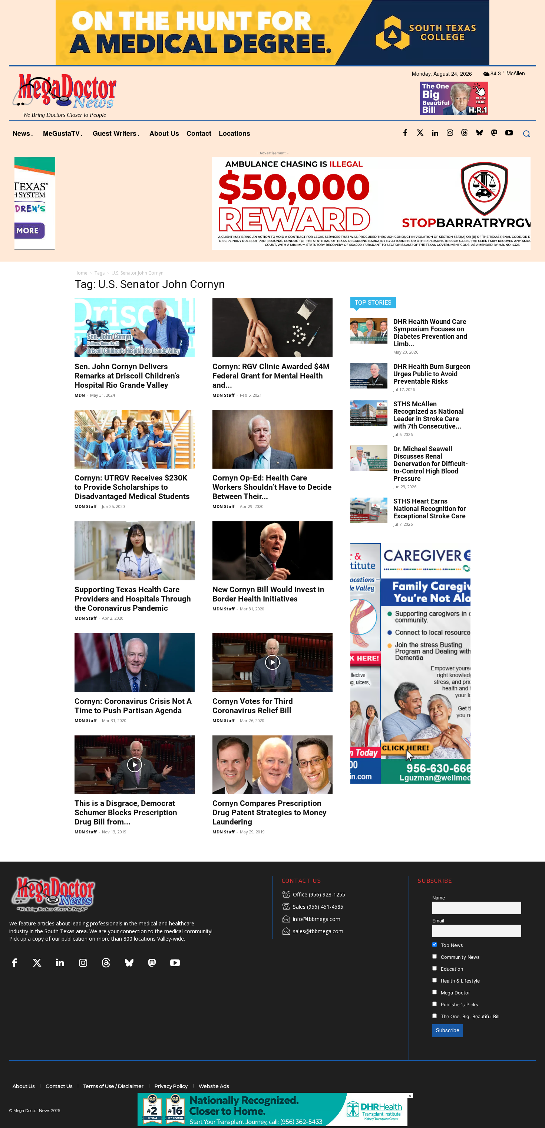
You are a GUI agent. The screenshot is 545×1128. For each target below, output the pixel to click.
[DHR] (272, 1124)
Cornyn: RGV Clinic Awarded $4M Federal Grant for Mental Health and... (271, 376)
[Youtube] (509, 133)
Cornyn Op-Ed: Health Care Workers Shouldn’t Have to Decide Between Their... (271, 487)
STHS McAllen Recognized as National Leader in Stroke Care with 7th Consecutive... (428, 415)
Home (81, 273)
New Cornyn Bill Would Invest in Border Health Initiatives (268, 594)
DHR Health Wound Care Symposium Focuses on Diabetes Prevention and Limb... (430, 333)
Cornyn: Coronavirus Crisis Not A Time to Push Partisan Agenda (133, 706)
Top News (451, 945)
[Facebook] (405, 133)
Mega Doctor (454, 993)
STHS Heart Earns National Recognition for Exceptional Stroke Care (429, 508)
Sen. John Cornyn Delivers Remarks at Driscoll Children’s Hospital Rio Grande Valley (127, 376)
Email (438, 921)
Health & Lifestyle (459, 981)
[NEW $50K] (272, 203)
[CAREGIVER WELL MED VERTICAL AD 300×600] (410, 663)
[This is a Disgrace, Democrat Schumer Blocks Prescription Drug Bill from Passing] (135, 764)
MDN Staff (223, 395)
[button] (526, 133)
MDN (80, 395)
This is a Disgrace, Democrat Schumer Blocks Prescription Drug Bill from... (126, 812)
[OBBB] (454, 98)
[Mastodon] (494, 133)
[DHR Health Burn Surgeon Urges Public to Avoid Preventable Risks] (368, 375)
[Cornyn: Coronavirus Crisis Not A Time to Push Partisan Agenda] (135, 662)
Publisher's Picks (458, 1004)
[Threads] (464, 133)
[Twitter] (420, 133)
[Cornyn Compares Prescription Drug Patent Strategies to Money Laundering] (272, 764)
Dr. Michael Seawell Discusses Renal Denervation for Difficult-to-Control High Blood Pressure (430, 463)
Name (438, 898)
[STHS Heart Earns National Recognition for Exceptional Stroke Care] (368, 510)
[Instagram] (449, 133)
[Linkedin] (434, 133)
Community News (459, 957)
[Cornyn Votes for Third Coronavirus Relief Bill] (272, 662)
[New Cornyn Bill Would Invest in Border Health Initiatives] (272, 550)
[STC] (272, 32)
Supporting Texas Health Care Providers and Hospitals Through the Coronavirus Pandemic (133, 599)
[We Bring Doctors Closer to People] (64, 894)
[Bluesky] (479, 133)
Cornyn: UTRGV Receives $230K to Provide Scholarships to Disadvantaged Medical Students (132, 487)
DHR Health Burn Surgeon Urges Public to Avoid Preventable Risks (431, 374)
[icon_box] (313, 895)
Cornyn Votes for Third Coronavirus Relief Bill (252, 706)
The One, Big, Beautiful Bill (469, 1016)
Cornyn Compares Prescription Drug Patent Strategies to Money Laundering (269, 812)
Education (451, 969)
